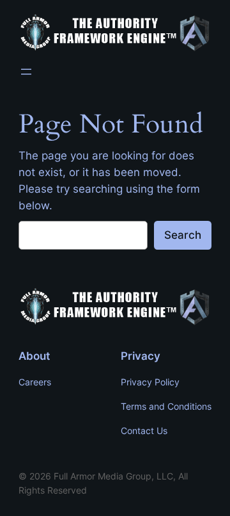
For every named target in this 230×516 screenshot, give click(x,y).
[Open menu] (26, 71)
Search (182, 235)
